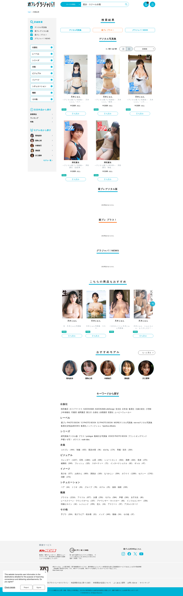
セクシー (146, 473)
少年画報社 (65, 412)
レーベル (35, 54)
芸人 (102, 504)
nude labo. (86, 439)
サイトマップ (145, 583)
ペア (66, 487)
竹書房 (74, 412)
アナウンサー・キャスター (111, 501)
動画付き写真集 (100, 436)
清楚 (66, 477)
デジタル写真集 (41, 27)
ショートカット (114, 460)
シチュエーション (39, 86)
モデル (111, 497)
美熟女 (96, 473)
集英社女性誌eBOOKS (70, 426)
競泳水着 (95, 450)
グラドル (69, 497)
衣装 (34, 67)
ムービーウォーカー (123, 412)
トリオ (78, 487)
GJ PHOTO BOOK (105, 422)
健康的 (67, 463)
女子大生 (138, 497)
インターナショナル (121, 463)
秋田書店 (64, 409)
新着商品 (33, 114)
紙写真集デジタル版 (69, 436)
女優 (98, 497)
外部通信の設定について (102, 583)
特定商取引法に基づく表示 (81, 583)
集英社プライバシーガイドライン (56, 583)
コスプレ (68, 450)
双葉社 (111, 412)
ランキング (34, 118)
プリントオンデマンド (137, 436)
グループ (91, 487)
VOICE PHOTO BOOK (117, 436)
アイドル (85, 497)
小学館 (148, 409)
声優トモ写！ (66, 439)
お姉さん (82, 473)
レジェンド (87, 504)
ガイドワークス (75, 409)
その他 (34, 99)
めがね (109, 450)
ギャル (140, 463)
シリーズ (35, 60)
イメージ (35, 80)
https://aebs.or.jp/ (58, 570)
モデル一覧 (47, 160)
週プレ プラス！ (41, 35)
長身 (143, 460)
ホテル (105, 487)
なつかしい (112, 473)
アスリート (115, 504)
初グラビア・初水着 (86, 514)
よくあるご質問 (119, 583)
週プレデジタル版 (42, 31)
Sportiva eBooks (109, 426)
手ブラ (67, 514)
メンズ (105, 514)
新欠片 (89, 412)
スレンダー (69, 460)
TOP (29, 12)
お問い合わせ (132, 583)
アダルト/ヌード (131, 504)
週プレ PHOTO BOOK (70, 422)
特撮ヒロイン (69, 504)
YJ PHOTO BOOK (88, 422)
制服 (82, 450)
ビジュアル (36, 73)
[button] (152, 304)
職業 (34, 93)
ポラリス (77, 439)
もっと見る (146, 353)
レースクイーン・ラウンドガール (78, 501)
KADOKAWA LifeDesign (105, 409)
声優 (124, 497)
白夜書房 (103, 412)
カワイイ (129, 473)
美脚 (131, 460)
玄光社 (118, 409)
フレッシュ (83, 463)
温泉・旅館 (120, 487)
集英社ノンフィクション (91, 426)
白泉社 (95, 412)
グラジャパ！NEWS (42, 39)
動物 (117, 514)
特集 (31, 122)
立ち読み (76, 114)
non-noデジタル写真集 (143, 422)
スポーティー (100, 463)
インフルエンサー (138, 501)
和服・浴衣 (125, 450)
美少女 (67, 473)
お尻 (97, 460)
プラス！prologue (86, 436)
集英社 (131, 409)
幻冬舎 (125, 409)
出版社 (34, 47)
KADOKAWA (88, 409)
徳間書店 (81, 412)
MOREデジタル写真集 (123, 422)
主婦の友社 (140, 409)
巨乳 (85, 460)
